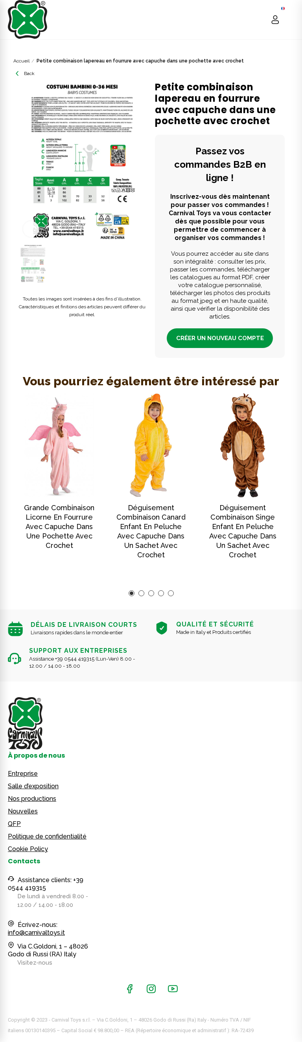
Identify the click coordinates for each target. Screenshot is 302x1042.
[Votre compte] (275, 19)
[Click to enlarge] (31, 229)
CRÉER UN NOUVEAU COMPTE (220, 338)
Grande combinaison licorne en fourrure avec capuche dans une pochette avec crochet (59, 526)
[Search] (260, 20)
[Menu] (290, 20)
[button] (131, 593)
